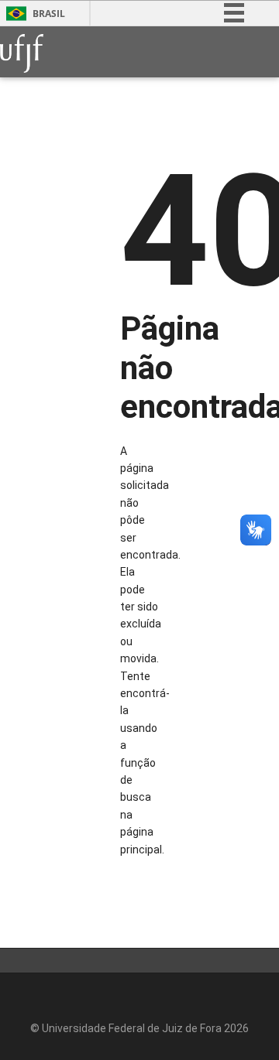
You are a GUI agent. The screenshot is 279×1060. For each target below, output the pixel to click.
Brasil (49, 13)
